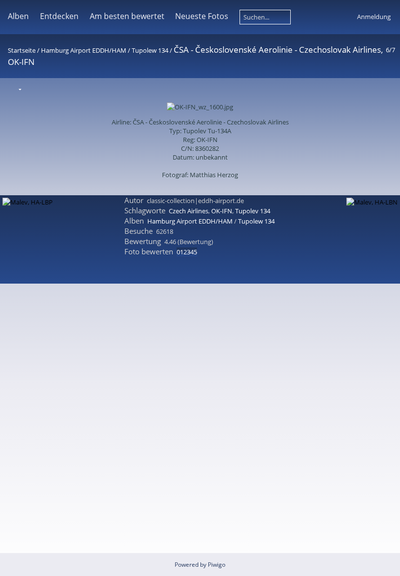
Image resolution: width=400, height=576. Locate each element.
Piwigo (216, 564)
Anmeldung (374, 16)
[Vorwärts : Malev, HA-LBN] (387, 88)
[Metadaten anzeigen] (55, 88)
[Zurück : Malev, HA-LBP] (366, 88)
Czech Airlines (188, 210)
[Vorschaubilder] (346, 88)
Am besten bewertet (127, 16)
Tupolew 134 (150, 50)
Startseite (22, 50)
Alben (18, 16)
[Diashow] (35, 88)
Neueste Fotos (201, 16)
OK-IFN (221, 210)
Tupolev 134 (252, 210)
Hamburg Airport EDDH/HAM (83, 50)
